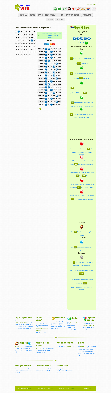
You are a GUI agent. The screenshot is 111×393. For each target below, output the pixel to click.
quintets (82, 346)
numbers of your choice (21, 322)
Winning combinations (23, 365)
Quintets (81, 342)
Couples (74, 318)
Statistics (59, 19)
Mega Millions (81, 28)
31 (71, 58)
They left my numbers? (23, 317)
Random (50, 19)
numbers (56, 321)
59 (75, 231)
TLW (29, 388)
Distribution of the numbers (42, 343)
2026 (85, 283)
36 (77, 175)
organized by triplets (88, 325)
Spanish (89, 4)
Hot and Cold (23, 342)
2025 (81, 273)
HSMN (72, 388)
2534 (79, 63)
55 (72, 199)
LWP (51, 388)
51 (71, 114)
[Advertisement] (82, 128)
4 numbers (68, 346)
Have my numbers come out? (47, 15)
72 (88, 149)
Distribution (39, 348)
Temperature (87, 15)
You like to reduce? (39, 318)
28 (76, 164)
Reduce (32, 15)
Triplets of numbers (91, 318)
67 (81, 78)
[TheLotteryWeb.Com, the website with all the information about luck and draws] (22, 7)
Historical (23, 15)
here (90, 388)
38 (72, 102)
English (94, 4)
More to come (60, 317)
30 (71, 73)
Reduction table (62, 365)
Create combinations (43, 365)
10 (72, 88)
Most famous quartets (65, 342)
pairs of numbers (74, 322)
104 (85, 92)
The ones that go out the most (69, 15)
